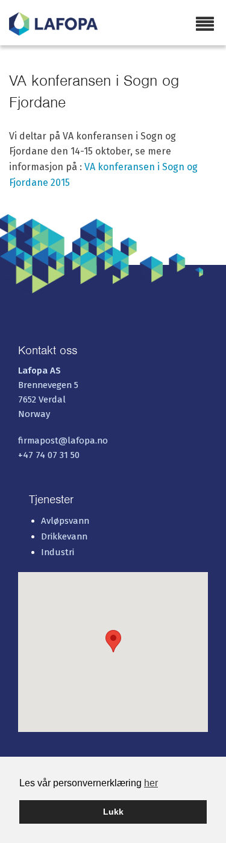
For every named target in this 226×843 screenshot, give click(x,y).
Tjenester (51, 499)
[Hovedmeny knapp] (205, 24)
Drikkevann (64, 536)
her (151, 783)
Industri (57, 552)
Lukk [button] (113, 811)
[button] (113, 641)
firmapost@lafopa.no (63, 440)
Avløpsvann (65, 520)
